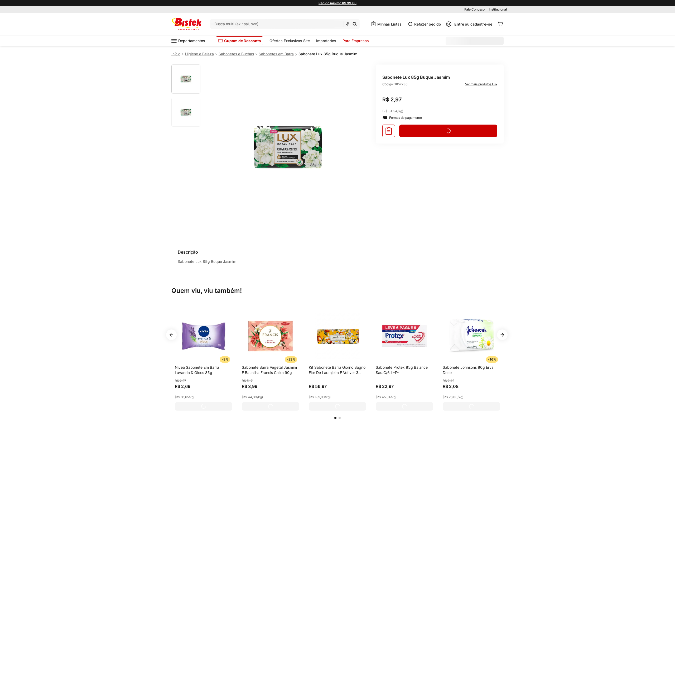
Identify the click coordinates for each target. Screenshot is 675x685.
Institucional (498, 9)
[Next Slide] (502, 334)
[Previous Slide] (171, 334)
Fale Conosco (474, 9)
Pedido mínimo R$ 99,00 (337, 3)
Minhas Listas (389, 24)
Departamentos (191, 40)
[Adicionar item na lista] (388, 131)
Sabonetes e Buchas (236, 54)
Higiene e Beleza (199, 54)
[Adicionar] (203, 406)
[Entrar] (469, 24)
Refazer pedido (427, 24)
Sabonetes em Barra (276, 54)
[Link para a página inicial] (175, 54)
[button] (335, 418)
